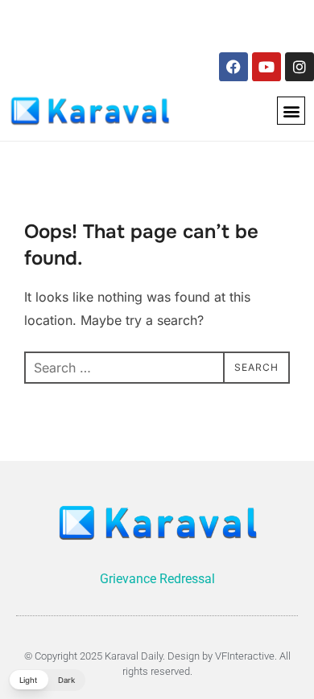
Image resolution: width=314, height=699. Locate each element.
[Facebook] (233, 66)
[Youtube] (266, 66)
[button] (291, 111)
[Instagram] (299, 66)
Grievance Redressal (157, 578)
